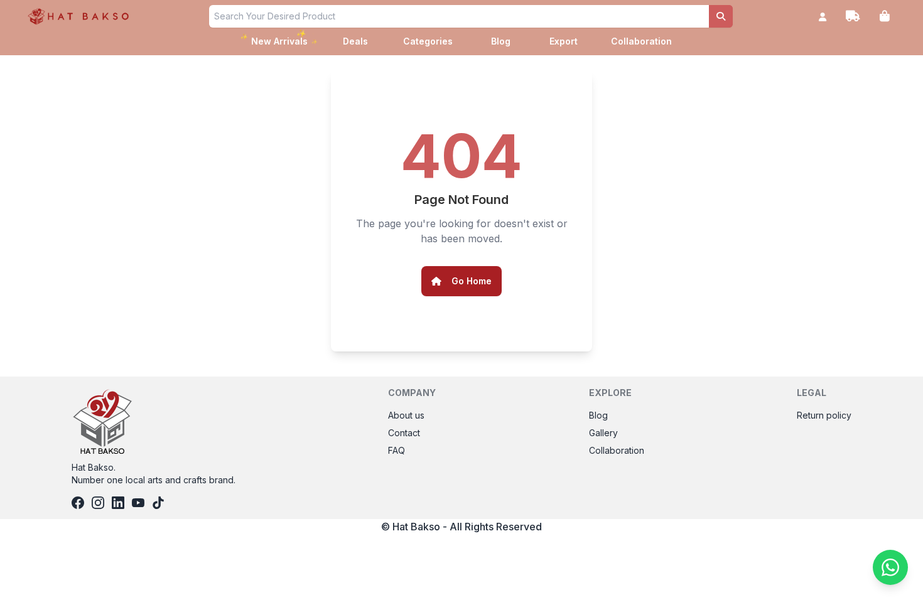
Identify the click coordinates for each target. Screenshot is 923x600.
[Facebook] (78, 502)
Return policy (824, 415)
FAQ (396, 450)
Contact (404, 432)
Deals (355, 41)
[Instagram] (98, 502)
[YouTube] (138, 502)
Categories (428, 41)
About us (406, 415)
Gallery (603, 432)
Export (563, 41)
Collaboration (641, 41)
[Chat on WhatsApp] (890, 567)
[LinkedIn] (118, 502)
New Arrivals (279, 39)
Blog (500, 41)
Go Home (471, 281)
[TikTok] (158, 502)
